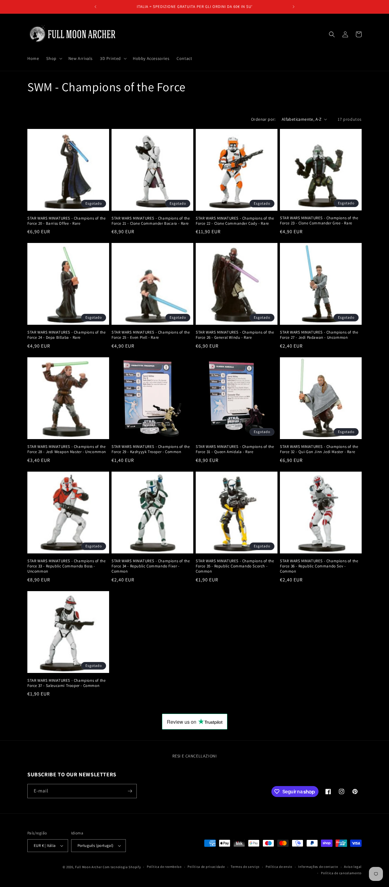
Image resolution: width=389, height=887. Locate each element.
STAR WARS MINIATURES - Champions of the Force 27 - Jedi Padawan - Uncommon (319, 335)
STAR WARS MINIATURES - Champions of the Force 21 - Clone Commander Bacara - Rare (151, 221)
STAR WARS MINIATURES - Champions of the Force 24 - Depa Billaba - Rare (66, 335)
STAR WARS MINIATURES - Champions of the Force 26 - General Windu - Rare (235, 335)
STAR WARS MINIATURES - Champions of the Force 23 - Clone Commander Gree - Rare (319, 221)
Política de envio (279, 866)
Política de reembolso (164, 866)
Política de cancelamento (341, 873)
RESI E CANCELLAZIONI (194, 756)
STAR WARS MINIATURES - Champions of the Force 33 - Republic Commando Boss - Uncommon (66, 566)
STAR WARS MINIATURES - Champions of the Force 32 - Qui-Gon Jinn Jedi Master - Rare (319, 449)
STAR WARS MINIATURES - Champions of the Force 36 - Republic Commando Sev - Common (319, 566)
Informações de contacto (318, 866)
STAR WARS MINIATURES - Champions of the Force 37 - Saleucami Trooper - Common (66, 683)
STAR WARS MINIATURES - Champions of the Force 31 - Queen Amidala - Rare (235, 449)
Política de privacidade (206, 866)
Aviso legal (353, 866)
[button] (53, 58)
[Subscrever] (129, 791)
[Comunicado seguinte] (293, 6)
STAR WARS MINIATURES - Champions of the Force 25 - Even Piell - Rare (151, 335)
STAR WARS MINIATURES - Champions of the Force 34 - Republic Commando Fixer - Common (151, 566)
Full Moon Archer (88, 867)
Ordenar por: (263, 119)
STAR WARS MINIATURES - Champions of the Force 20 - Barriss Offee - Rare (66, 221)
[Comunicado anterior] (95, 6)
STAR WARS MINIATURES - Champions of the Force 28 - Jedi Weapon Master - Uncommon (66, 449)
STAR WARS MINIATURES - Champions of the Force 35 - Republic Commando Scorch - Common (235, 566)
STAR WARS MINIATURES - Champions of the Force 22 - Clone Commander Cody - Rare (235, 221)
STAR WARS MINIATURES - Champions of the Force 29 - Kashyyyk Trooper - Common (151, 449)
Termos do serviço (245, 866)
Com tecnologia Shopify (122, 867)
